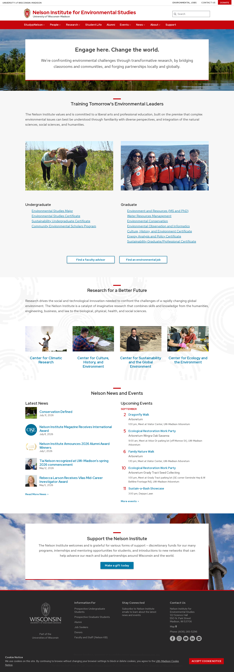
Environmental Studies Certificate (56, 216)
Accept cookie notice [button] (206, 661)
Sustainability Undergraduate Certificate (61, 221)
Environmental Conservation (147, 221)
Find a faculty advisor (90, 259)
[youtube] (185, 638)
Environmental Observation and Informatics (158, 226)
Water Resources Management (149, 216)
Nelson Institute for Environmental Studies (84, 12)
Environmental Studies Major (52, 211)
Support (171, 24)
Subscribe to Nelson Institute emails (138, 610)
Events (124, 24)
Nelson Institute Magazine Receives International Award (75, 429)
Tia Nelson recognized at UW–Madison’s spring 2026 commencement (73, 463)
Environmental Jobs (185, 2)
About (154, 24)
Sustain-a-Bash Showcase (146, 488)
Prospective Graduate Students (92, 617)
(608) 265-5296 (187, 631)
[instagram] (179, 638)
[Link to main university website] (45, 624)
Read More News (36, 494)
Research (72, 24)
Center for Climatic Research (46, 360)
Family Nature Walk (141, 451)
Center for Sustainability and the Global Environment (140, 362)
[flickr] (199, 638)
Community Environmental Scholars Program (64, 226)
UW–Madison (22, 2)
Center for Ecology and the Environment (188, 360)
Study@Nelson (33, 24)
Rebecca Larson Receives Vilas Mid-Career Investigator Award (71, 480)
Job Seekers (81, 627)
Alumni (111, 24)
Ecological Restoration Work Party (152, 431)
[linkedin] (192, 638)
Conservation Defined (55, 412)
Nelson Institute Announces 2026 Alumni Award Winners (74, 446)
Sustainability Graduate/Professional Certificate (161, 241)
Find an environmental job (143, 259)
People (54, 24)
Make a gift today (117, 565)
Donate (224, 2)
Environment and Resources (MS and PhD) (158, 211)
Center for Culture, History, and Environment (93, 362)
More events (129, 501)
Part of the (45, 636)
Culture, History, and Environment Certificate (159, 231)
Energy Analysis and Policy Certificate (154, 236)
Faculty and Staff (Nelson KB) (91, 637)
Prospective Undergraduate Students (89, 610)
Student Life (93, 24)
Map (172, 626)
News (139, 24)
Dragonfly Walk (138, 414)
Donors (78, 632)
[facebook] (172, 638)
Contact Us (208, 2)
